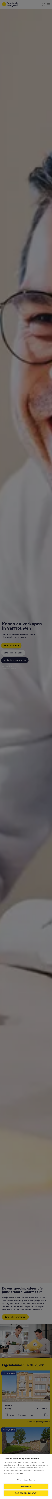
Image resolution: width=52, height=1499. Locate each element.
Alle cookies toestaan (26, 1493)
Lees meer (20, 1473)
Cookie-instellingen (26, 1480)
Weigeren (26, 1486)
